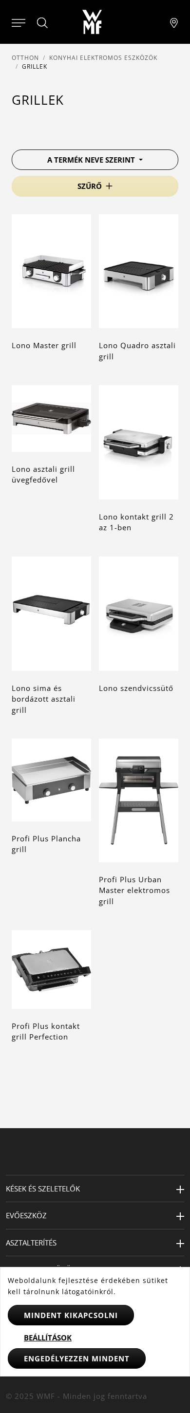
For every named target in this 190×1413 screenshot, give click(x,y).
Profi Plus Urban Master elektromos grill (134, 890)
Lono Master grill (44, 345)
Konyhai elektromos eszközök (103, 58)
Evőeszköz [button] (26, 1215)
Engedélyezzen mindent (77, 1358)
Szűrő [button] (89, 186)
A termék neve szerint (92, 160)
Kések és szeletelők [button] (43, 1188)
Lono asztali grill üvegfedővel (43, 474)
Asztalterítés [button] (31, 1242)
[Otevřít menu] (18, 22)
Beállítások (48, 1337)
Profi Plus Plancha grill (46, 844)
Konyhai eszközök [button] (41, 1269)
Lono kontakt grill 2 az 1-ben (136, 522)
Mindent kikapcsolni (71, 1315)
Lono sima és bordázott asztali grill (44, 699)
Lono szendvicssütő (136, 688)
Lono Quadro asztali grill (137, 350)
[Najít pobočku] (174, 22)
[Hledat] (43, 23)
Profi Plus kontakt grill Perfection (46, 1031)
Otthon (25, 58)
